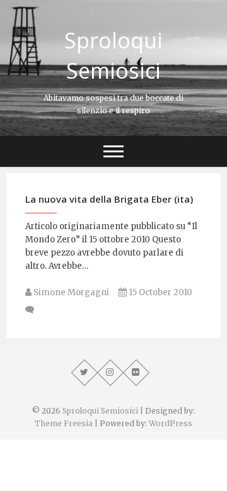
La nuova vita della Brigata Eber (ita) (109, 199)
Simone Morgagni (70, 292)
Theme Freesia (64, 423)
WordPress (170, 423)
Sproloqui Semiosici (113, 55)
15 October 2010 (159, 292)
